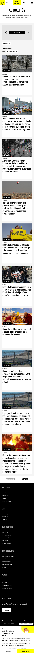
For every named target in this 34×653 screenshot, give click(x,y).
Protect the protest (6, 501)
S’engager (4, 519)
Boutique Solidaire (6, 543)
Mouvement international (8, 556)
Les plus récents (11, 51)
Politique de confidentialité (19, 621)
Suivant (28, 33)
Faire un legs (5, 540)
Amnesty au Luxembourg (8, 559)
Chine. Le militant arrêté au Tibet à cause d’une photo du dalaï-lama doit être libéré (16, 332)
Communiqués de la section (9, 580)
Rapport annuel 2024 (7, 585)
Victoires (4, 498)
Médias (4, 575)
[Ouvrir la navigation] (31, 2)
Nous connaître (8, 551)
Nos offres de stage (7, 564)
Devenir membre (6, 538)
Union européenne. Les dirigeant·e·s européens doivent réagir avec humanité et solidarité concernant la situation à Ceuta (16, 377)
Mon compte (11, 3)
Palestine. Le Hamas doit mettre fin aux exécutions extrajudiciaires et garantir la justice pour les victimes (16, 80)
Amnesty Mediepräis (7, 588)
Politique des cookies (8, 623)
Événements (5, 495)
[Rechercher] (7, 3)
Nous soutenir (7, 527)
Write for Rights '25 (6, 514)
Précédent (5, 33)
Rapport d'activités (6, 582)
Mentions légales (6, 621)
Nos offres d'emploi (6, 561)
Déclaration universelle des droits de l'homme (13, 591)
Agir (3, 509)
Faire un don (16, 3)
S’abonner (6, 610)
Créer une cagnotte (6, 535)
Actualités (17, 32)
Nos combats (7, 488)
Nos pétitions (5, 516)
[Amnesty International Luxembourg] (2, 2)
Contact (4, 567)
